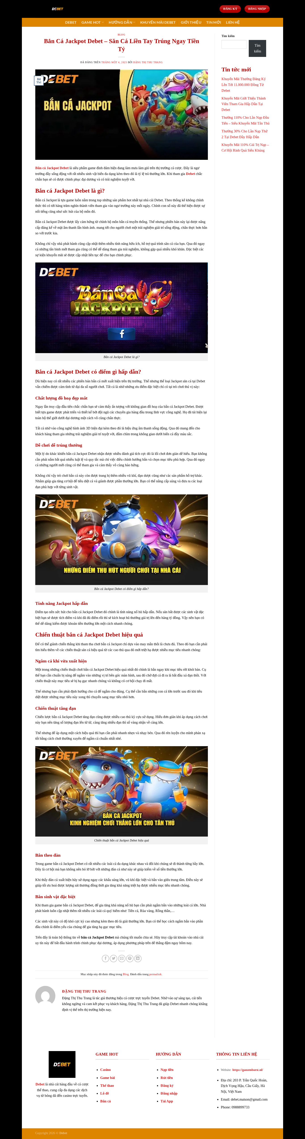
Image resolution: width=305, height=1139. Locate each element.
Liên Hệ (233, 22)
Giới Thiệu (191, 22)
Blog (121, 34)
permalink (155, 974)
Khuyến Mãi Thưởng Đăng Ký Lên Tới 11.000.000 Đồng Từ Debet (243, 84)
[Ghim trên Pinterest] (130, 958)
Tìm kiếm (228, 36)
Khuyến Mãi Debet (158, 22)
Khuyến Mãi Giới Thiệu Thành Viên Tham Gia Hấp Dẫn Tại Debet (243, 104)
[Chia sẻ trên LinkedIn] (138, 958)
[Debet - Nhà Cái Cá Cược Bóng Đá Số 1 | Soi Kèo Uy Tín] (58, 9)
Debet (71, 22)
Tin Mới (213, 22)
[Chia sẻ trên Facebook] (105, 958)
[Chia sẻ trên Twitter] (113, 958)
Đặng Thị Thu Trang (148, 62)
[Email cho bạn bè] (121, 958)
